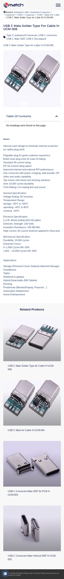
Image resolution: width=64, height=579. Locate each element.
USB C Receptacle (36, 39)
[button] (56, 116)
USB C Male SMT (15, 39)
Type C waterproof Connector (21, 35)
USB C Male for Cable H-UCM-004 (26, 430)
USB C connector (47, 35)
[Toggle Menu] (58, 5)
